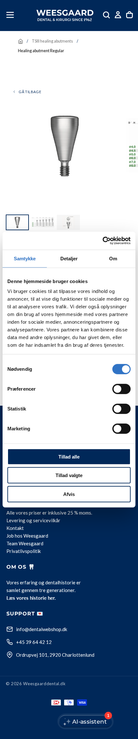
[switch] (121, 389)
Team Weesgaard (24, 543)
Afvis (69, 494)
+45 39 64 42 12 (34, 642)
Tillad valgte (69, 475)
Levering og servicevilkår (33, 520)
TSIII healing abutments (52, 41)
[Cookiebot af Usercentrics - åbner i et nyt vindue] (102, 241)
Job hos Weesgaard (27, 536)
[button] (10, 15)
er (44, 513)
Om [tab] (113, 258)
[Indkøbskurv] (129, 15)
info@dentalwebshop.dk (41, 629)
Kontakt (15, 528)
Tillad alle (69, 456)
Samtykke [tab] (25, 258)
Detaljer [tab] (69, 258)
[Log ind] (118, 15)
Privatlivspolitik (23, 551)
